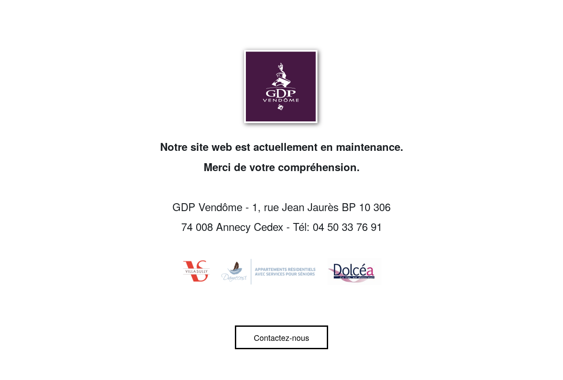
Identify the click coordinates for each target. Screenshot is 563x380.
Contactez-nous (281, 337)
